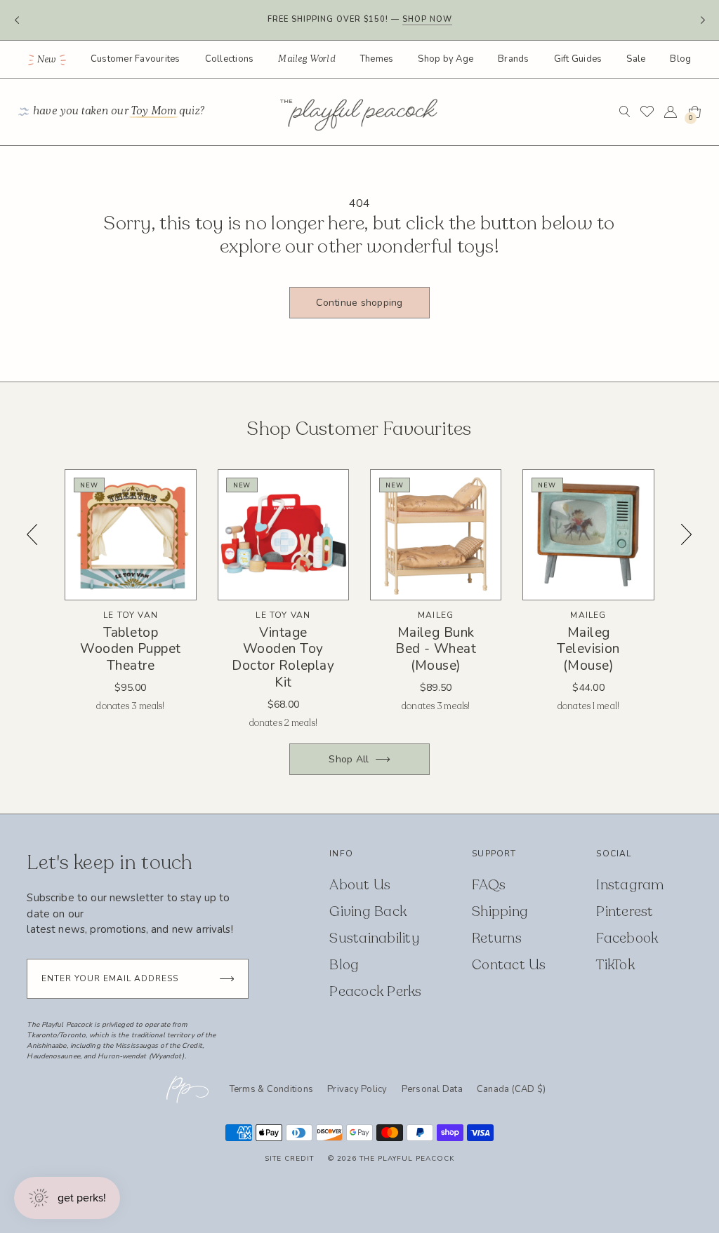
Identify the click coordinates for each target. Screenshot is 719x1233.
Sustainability (374, 938)
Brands (513, 59)
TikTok (615, 964)
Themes (377, 59)
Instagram (630, 884)
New (46, 60)
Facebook (627, 938)
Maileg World (306, 59)
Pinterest (624, 911)
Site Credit (289, 1159)
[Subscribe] (227, 978)
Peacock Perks (375, 991)
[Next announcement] (702, 20)
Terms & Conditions (272, 1089)
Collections (229, 59)
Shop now (427, 19)
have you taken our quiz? (119, 111)
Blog (680, 59)
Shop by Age (445, 59)
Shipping (500, 911)
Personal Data (432, 1089)
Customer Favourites (135, 59)
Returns (497, 938)
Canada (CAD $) (511, 1090)
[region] (359, 599)
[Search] (624, 111)
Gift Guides (578, 59)
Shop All (349, 759)
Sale (635, 59)
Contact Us (509, 964)
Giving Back (368, 911)
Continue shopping (359, 302)
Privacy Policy (357, 1089)
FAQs (489, 884)
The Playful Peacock (407, 1159)
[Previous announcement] (16, 20)
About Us (359, 884)
